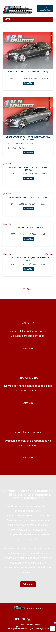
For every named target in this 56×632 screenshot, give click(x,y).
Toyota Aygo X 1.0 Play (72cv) (28, 227)
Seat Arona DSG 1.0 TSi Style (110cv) (28, 197)
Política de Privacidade (30, 625)
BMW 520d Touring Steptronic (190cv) (28, 72)
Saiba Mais (28, 348)
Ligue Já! (45, 9)
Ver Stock (28, 289)
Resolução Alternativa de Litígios (20, 629)
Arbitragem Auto (42, 629)
